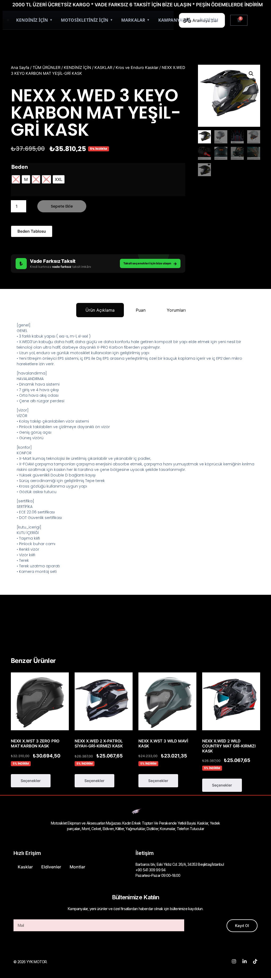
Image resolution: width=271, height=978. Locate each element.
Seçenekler (31, 780)
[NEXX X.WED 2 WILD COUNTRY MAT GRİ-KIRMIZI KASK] (231, 701)
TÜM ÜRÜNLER (46, 67)
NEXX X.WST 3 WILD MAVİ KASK (163, 743)
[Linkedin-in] (244, 961)
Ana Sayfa (20, 67)
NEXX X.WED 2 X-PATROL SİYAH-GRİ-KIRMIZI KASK (99, 743)
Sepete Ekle (62, 206)
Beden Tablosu (31, 231)
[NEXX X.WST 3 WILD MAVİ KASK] (167, 701)
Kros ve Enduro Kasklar (137, 67)
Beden (19, 167)
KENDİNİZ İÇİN (34, 20)
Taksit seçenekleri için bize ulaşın (150, 263)
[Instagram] (234, 961)
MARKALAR (135, 20)
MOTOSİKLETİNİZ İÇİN (86, 20)
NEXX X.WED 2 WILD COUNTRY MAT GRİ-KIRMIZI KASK (229, 746)
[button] (251, 73)
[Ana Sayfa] (8, 20)
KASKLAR (103, 67)
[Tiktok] (255, 961)
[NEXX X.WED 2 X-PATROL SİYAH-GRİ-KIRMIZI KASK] (104, 701)
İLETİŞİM (209, 20)
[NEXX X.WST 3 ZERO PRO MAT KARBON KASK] (40, 701)
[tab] (100, 310)
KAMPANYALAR (174, 20)
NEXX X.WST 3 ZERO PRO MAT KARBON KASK (35, 743)
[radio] (16, 179)
